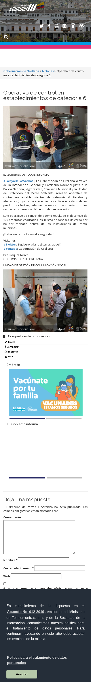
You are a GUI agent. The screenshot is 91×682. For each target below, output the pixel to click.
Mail (10, 356)
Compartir (12, 346)
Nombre (10, 560)
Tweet (11, 342)
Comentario (12, 517)
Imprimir (12, 351)
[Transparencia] (82, 26)
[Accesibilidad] (73, 26)
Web (6, 576)
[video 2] (64, 477)
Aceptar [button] (22, 674)
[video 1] (27, 477)
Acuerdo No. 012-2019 (25, 612)
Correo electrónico (18, 568)
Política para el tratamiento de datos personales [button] (37, 660)
